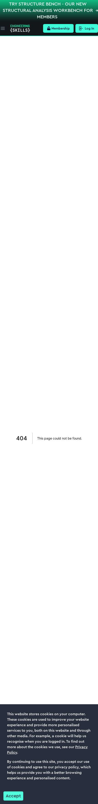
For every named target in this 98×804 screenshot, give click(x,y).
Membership (61, 28)
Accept (13, 796)
